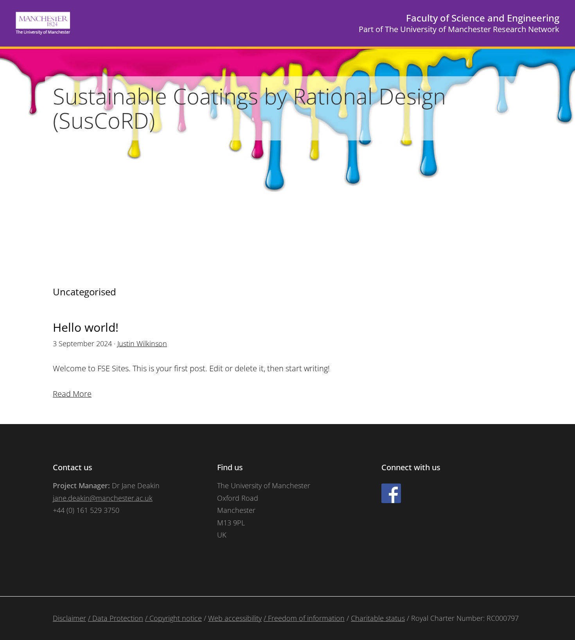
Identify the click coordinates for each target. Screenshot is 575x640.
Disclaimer (69, 618)
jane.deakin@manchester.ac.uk (103, 498)
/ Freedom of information (304, 618)
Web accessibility (235, 618)
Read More (72, 393)
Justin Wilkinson (142, 343)
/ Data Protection (115, 618)
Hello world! (86, 327)
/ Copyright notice (173, 618)
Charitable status (378, 618)
